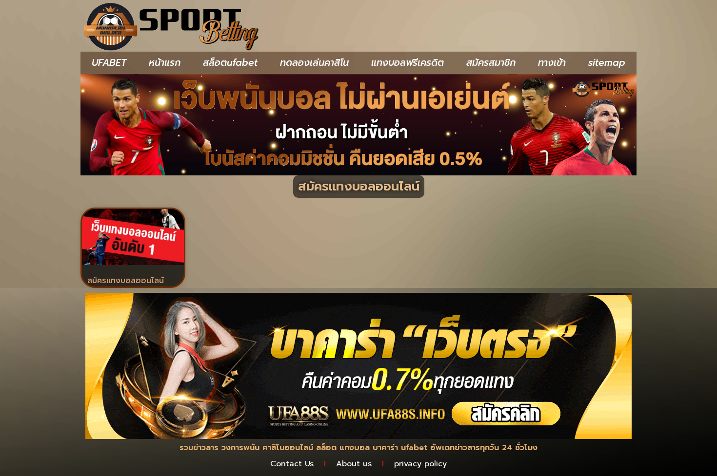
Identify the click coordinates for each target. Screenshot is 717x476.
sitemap (606, 63)
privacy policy (420, 464)
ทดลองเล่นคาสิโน (314, 63)
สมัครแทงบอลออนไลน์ (125, 280)
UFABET (109, 63)
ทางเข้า (552, 63)
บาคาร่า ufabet (400, 448)
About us (354, 464)
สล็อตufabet (230, 63)
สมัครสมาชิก (491, 63)
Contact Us (292, 464)
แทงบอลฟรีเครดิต (407, 63)
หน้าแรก (164, 63)
